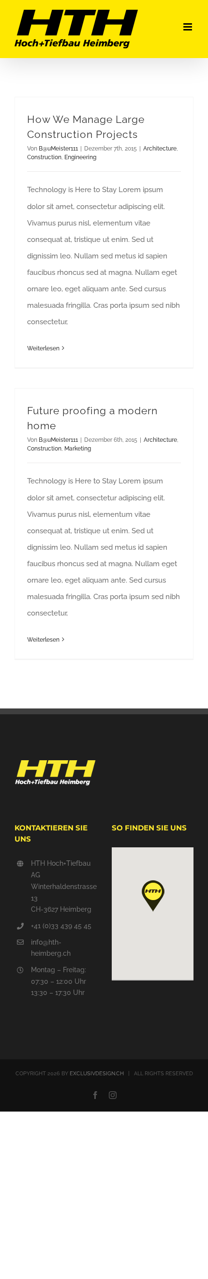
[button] (152, 896)
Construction (44, 157)
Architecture (160, 148)
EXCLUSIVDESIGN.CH (97, 1073)
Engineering (80, 157)
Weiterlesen (43, 348)
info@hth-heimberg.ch (51, 948)
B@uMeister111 (58, 148)
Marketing (77, 448)
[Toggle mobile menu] (188, 27)
